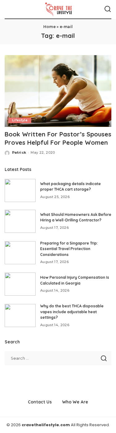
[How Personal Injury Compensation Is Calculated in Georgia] (20, 284)
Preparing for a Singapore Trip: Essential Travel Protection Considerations (69, 249)
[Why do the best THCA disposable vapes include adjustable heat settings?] (20, 315)
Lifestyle (20, 120)
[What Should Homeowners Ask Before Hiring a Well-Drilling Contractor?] (20, 221)
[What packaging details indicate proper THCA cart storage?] (20, 190)
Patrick (19, 152)
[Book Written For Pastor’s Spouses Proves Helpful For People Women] (58, 91)
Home (49, 26)
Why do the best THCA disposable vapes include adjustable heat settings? (72, 312)
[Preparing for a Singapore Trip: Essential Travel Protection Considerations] (20, 252)
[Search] (107, 9)
